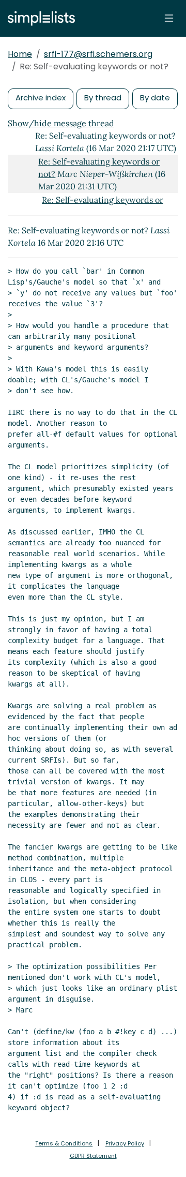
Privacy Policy (124, 1143)
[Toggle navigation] (169, 18)
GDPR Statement (93, 1156)
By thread (102, 97)
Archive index (41, 97)
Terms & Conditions (63, 1143)
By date (155, 97)
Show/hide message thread (61, 123)
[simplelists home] (39, 18)
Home (20, 54)
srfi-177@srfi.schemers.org (98, 54)
